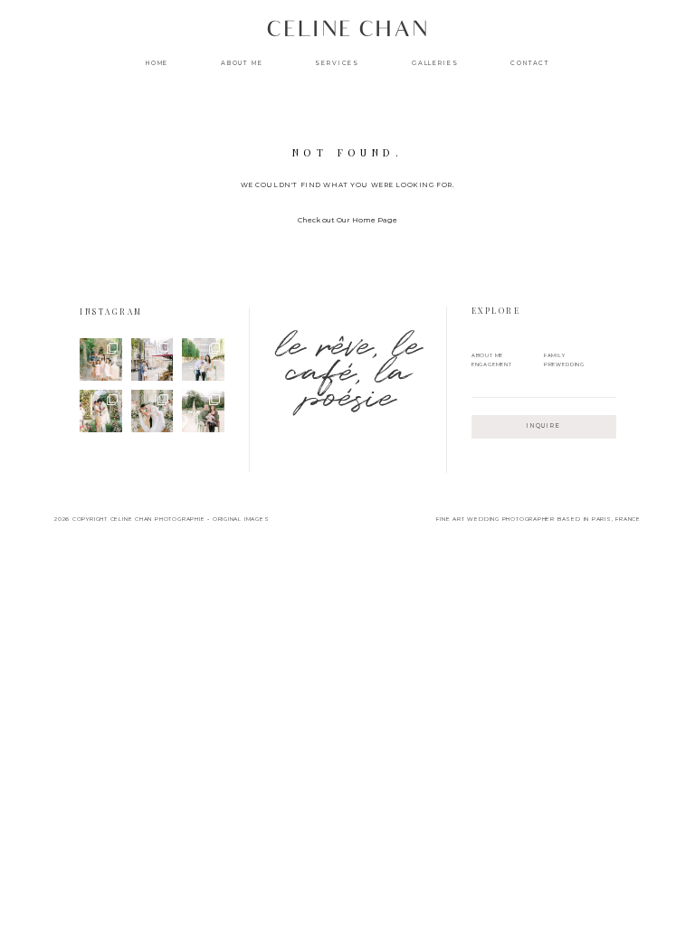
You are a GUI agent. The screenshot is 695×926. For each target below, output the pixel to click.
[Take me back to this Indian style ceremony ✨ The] (101, 411)
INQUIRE (544, 426)
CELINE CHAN (347, 32)
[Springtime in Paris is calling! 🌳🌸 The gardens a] (203, 411)
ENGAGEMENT (491, 364)
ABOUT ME (242, 64)
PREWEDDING (564, 364)
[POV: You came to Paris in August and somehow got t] (152, 359)
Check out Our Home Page (347, 219)
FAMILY (555, 355)
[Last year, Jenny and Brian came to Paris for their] (203, 359)
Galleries (435, 64)
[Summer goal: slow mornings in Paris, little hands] (101, 359)
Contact (529, 64)
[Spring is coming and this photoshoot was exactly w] (152, 411)
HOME (157, 64)
